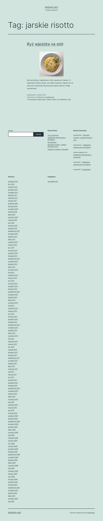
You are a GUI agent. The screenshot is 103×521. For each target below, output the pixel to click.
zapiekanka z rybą (65, 99)
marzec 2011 (12, 374)
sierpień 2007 (12, 493)
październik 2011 (13, 358)
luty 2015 (11, 247)
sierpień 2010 (12, 394)
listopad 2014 (12, 256)
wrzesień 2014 (13, 261)
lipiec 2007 (11, 496)
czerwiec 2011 (13, 369)
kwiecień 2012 (13, 341)
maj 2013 (11, 305)
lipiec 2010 (11, 396)
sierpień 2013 (12, 297)
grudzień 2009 (13, 416)
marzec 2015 (12, 245)
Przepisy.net (51, 7)
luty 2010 (11, 410)
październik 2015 (14, 231)
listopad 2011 (12, 355)
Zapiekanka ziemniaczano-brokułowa (57, 138)
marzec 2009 (12, 441)
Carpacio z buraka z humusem (58, 149)
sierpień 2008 (12, 460)
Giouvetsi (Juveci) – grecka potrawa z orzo (57, 145)
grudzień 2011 (12, 352)
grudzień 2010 (13, 383)
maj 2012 (11, 339)
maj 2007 (11, 501)
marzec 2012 (12, 344)
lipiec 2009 (11, 430)
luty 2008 (11, 476)
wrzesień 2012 (13, 328)
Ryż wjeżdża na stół (45, 44)
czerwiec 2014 (13, 270)
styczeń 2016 (12, 225)
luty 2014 (11, 281)
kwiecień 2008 (13, 471)
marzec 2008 (12, 474)
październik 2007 (14, 487)
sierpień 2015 (12, 237)
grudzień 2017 (13, 190)
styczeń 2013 (12, 316)
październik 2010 (14, 388)
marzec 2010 (12, 407)
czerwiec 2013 (13, 303)
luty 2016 (11, 223)
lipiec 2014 (11, 267)
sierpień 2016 (12, 212)
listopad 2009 (12, 419)
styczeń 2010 (12, 413)
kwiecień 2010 (13, 405)
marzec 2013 (12, 311)
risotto (54, 99)
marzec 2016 (12, 220)
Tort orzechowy (53, 135)
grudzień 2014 (13, 253)
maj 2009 (11, 435)
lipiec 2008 (11, 463)
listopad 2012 (12, 322)
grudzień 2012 (13, 319)
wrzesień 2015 (13, 234)
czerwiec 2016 (13, 217)
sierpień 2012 (12, 330)
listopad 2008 (12, 452)
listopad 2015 (12, 228)
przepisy (48, 99)
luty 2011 (11, 377)
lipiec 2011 (11, 366)
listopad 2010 (12, 385)
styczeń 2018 (12, 187)
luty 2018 (11, 184)
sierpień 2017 (12, 195)
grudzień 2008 (13, 449)
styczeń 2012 (12, 350)
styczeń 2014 (12, 283)
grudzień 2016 (13, 203)
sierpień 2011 (12, 363)
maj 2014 (11, 272)
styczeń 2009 (12, 446)
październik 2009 (14, 421)
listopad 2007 (12, 485)
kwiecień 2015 (13, 242)
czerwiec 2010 (13, 399)
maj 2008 (11, 468)
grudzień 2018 (13, 181)
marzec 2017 (12, 201)
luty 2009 (11, 443)
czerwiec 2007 (13, 498)
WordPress (91, 513)
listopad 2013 (12, 289)
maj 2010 (11, 402)
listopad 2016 (12, 206)
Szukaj (10, 131)
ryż (58, 99)
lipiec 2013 (11, 300)
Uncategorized (49, 97)
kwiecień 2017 (13, 198)
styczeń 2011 (12, 380)
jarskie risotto (41, 99)
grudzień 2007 (13, 482)
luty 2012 (11, 347)
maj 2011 (11, 372)
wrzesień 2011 (13, 361)
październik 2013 (14, 292)
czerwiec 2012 (13, 336)
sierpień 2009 (12, 427)
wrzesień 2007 (13, 490)
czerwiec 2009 (13, 432)
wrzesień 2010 (13, 391)
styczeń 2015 (12, 250)
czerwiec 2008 (13, 465)
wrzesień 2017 (13, 192)
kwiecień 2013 (13, 308)
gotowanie (33, 99)
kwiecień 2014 (13, 275)
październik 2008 (14, 454)
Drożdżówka (52, 142)
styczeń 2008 (12, 479)
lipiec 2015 (11, 239)
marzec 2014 (12, 278)
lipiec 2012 (11, 333)
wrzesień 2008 (13, 457)
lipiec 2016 (11, 214)
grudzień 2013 (13, 286)
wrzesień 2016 (13, 209)
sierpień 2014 (12, 264)
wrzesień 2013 (13, 294)
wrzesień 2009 (13, 424)
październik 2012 (14, 325)
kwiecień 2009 (13, 438)
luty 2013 (11, 314)
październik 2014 (14, 259)
